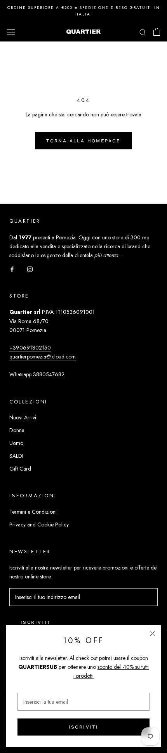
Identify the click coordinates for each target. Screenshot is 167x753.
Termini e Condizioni (33, 512)
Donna (16, 430)
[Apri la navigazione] (11, 32)
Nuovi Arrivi (22, 417)
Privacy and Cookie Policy (39, 524)
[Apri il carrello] (156, 32)
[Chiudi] (152, 634)
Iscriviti (84, 727)
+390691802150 (30, 347)
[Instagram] (30, 268)
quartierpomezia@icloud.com (42, 356)
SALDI (16, 456)
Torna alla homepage (83, 141)
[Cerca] (142, 31)
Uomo (16, 443)
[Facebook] (12, 268)
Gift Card (20, 469)
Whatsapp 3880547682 (36, 374)
